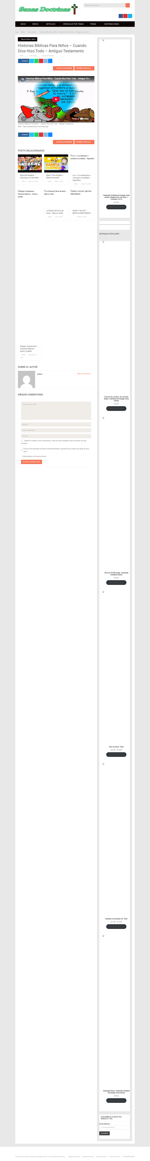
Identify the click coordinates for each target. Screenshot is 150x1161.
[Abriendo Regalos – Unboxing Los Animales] (30, 163)
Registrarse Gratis (74, 1156)
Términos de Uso (114, 1156)
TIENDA (93, 24)
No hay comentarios (48, 55)
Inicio (23, 24)
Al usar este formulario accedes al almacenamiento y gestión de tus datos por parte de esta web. (56, 450)
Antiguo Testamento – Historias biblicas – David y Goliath (29, 348)
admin (21, 55)
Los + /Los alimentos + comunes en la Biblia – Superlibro (82, 177)
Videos (35, 24)
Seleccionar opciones (116, 207)
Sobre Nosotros (101, 1156)
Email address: (104, 1124)
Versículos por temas (73, 24)
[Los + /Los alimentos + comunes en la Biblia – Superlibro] (82, 163)
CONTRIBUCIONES (111, 24)
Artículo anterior (64, 68)
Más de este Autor (84, 374)
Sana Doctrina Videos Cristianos (25, 1156)
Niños (34, 39)
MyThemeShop (60, 1156)
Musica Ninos (26, 39)
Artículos (50, 24)
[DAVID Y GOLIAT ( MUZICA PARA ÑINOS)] (82, 199)
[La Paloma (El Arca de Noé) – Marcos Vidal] (56, 199)
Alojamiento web (88, 1156)
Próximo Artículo (83, 68)
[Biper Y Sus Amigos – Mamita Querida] (56, 163)
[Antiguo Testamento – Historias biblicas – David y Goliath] (30, 267)
